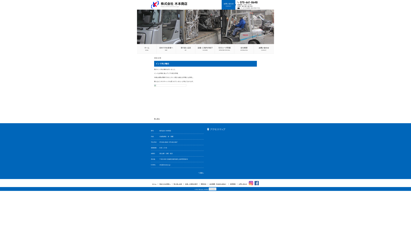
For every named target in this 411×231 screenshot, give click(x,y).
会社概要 (244, 49)
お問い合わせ (264, 49)
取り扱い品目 (185, 49)
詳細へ (202, 173)
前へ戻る (157, 119)
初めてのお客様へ (166, 49)
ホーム (146, 49)
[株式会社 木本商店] (169, 4)
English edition (221, 184)
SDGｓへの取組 (224, 49)
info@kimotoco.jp (164, 165)
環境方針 (203, 184)
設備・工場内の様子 (205, 49)
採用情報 (233, 184)
